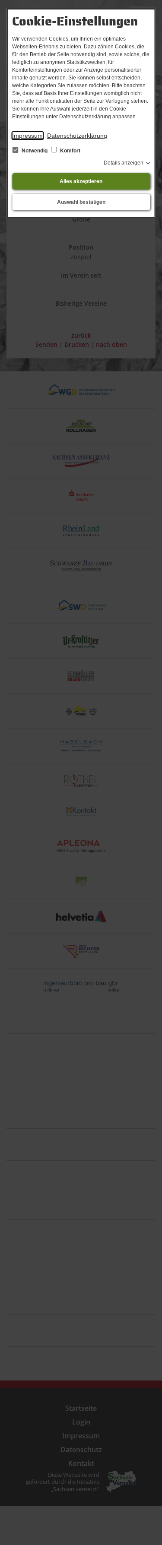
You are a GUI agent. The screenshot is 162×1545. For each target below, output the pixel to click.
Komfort (69, 151)
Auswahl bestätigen (81, 202)
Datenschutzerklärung (77, 135)
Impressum (27, 135)
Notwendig (34, 151)
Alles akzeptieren (81, 181)
